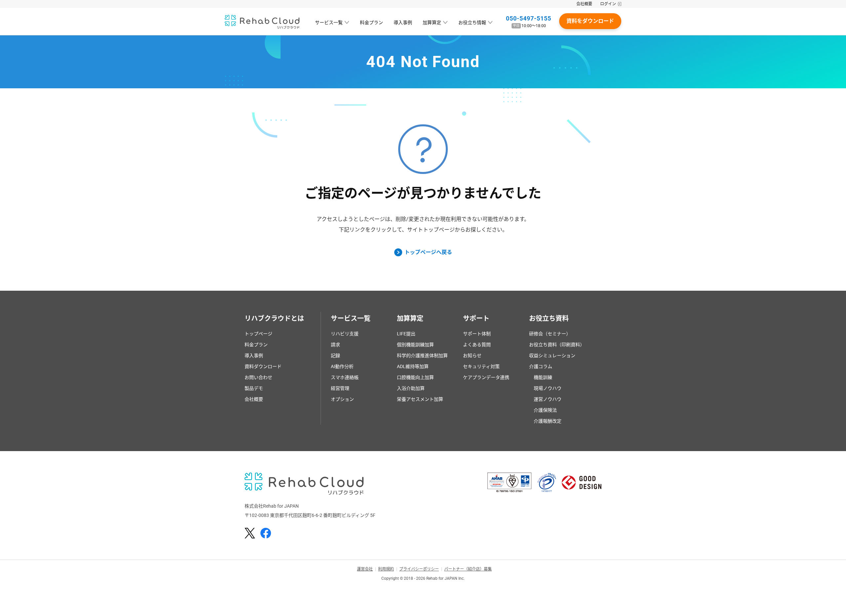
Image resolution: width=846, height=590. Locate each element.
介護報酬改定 (547, 421)
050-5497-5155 (528, 18)
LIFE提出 (406, 333)
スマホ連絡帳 (345, 377)
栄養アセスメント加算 (420, 399)
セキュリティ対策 (481, 366)
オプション (342, 399)
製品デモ (254, 388)
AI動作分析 (342, 366)
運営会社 (365, 569)
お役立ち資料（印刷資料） (557, 344)
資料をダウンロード (590, 21)
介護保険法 (545, 410)
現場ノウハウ (547, 388)
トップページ (258, 333)
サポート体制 (477, 333)
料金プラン (371, 22)
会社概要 (584, 4)
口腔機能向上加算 (415, 377)
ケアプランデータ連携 (486, 377)
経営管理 (340, 388)
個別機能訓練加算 (415, 344)
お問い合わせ (258, 377)
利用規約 (386, 569)
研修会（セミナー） (550, 333)
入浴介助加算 (411, 388)
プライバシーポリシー (419, 569)
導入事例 (403, 22)
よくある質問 (477, 344)
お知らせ (472, 355)
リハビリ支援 (345, 333)
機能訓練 (543, 377)
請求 (335, 344)
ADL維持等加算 (413, 366)
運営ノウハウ (547, 399)
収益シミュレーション (552, 355)
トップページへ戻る (428, 252)
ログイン (608, 4)
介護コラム (540, 366)
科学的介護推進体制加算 (422, 355)
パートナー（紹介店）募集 (468, 569)
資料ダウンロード (263, 366)
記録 (335, 355)
